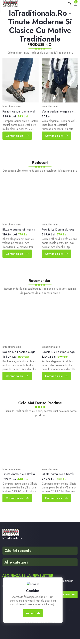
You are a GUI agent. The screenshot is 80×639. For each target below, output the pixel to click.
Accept (30, 613)
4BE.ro (65, 610)
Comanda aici (15, 136)
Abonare (65, 594)
